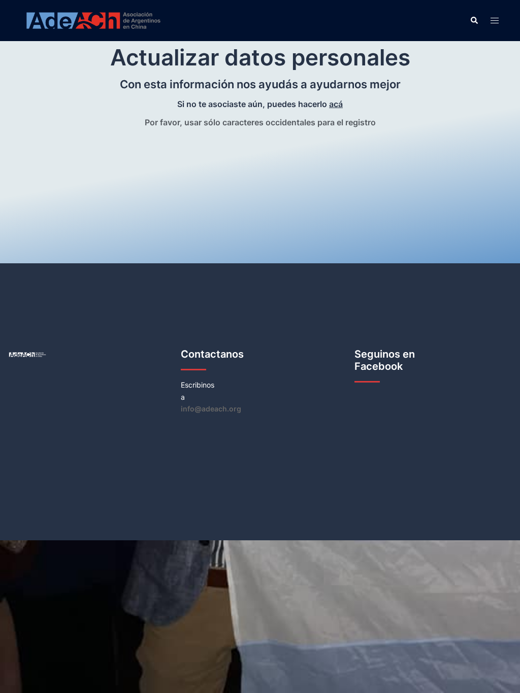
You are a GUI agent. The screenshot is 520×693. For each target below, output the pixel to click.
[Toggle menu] (495, 20)
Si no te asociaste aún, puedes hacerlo (260, 104)
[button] (474, 20)
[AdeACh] (93, 20)
